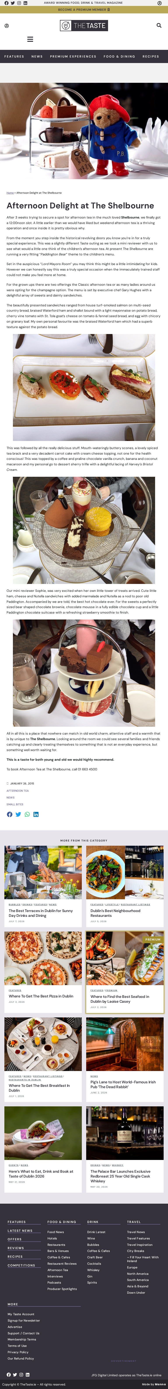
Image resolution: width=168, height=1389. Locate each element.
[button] (159, 25)
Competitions (21, 1265)
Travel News (136, 1232)
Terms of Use (17, 1346)
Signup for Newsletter (24, 1320)
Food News (55, 1232)
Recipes (151, 56)
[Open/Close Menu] (30, 39)
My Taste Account (21, 1314)
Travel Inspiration (140, 1245)
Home (10, 193)
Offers (15, 1239)
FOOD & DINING (61, 1222)
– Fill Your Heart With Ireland (143, 1259)
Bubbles (93, 1245)
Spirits (92, 1282)
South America (138, 1280)
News (37, 56)
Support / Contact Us (23, 1333)
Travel (134, 1222)
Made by (154, 1384)
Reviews (16, 1248)
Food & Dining (119, 56)
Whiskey (93, 1270)
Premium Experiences (73, 56)
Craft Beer (95, 1257)
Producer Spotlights (62, 1289)
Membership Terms (22, 1339)
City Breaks (135, 1251)
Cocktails (94, 1264)
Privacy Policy (18, 1352)
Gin (90, 1276)
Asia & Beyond (138, 1286)
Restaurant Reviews (62, 1264)
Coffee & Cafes (58, 1257)
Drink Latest (96, 1232)
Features (14, 56)
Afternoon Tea (57, 1270)
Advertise (15, 1327)
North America (138, 1274)
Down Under (136, 1293)
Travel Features (138, 1238)
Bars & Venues (58, 1251)
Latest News (20, 1231)
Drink (93, 1222)
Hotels (52, 1238)
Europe (132, 1267)
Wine (91, 1238)
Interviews (55, 1276)
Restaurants (56, 1245)
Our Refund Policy (21, 1358)
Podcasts (54, 1282)
